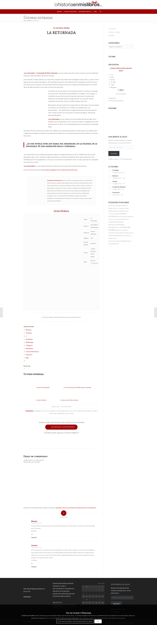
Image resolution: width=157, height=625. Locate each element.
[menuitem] (59, 11)
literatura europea (115, 235)
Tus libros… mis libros (114, 32)
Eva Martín (67, 406)
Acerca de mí (111, 29)
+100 (112, 85)
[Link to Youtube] (144, 4)
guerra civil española (117, 208)
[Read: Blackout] (110, 176)
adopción (70, 413)
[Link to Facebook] (147, 4)
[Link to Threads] (141, 4)
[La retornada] (61, 55)
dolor (45, 411)
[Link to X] (138, 4)
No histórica (58, 28)
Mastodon (27, 597)
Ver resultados (121, 94)
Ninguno (114, 87)
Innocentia (115, 192)
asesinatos (120, 233)
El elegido (115, 170)
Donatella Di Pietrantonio (58, 411)
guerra (115, 214)
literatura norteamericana (116, 205)
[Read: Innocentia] (110, 193)
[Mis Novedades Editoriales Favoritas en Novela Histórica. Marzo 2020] (155, 312)
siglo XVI (119, 227)
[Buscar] (100, 11)
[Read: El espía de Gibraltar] (110, 187)
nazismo (126, 233)
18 (86, 599)
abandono (61, 413)
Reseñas (29, 20)
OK (98, 621)
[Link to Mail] (149, 4)
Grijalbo (114, 224)
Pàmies (111, 222)
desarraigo (38, 411)
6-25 (112, 77)
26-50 (112, 80)
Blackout (115, 176)
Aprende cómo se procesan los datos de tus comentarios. (75, 508)
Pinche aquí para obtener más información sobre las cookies (75, 621)
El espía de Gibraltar (119, 187)
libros (124, 241)
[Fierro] (1, 312)
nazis (131, 216)
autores (127, 216)
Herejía (114, 181)
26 (89, 602)
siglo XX (73, 411)
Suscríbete (111, 35)
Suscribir (114, 153)
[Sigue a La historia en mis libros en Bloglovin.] (61, 444)
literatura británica (119, 211)
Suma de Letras (120, 230)
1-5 (112, 75)
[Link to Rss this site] (152, 4)
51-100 (113, 82)
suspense (115, 241)
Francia (119, 214)
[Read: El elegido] (110, 171)
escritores (123, 219)
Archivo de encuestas (115, 101)
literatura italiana (83, 411)
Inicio (25, 20)
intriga (123, 216)
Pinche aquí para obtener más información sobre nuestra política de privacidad (102, 618)
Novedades (117, 222)
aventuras (131, 233)
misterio (116, 244)
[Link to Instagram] (136, 4)
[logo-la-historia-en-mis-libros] (78, 4)
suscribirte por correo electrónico (61, 427)
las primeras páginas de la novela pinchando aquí (59, 170)
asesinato (118, 216)
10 (83, 596)
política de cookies (49, 618)
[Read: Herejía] (110, 182)
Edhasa (120, 241)
